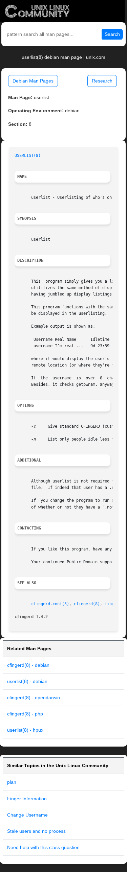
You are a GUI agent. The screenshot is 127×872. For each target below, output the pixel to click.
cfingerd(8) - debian (28, 665)
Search (112, 34)
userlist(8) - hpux (25, 730)
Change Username (27, 815)
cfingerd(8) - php (25, 713)
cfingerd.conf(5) (50, 604)
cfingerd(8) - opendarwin (33, 697)
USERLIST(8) (28, 155)
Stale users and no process (36, 831)
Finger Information (27, 798)
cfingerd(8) (87, 604)
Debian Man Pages (33, 81)
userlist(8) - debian (27, 681)
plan (11, 782)
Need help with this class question (43, 847)
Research (102, 81)
